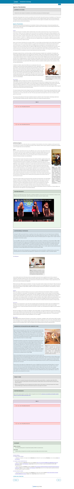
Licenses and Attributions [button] (18, 476)
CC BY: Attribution (25, 463)
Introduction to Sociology (25, 1)
